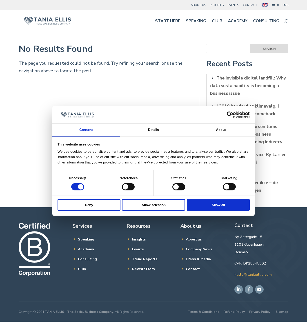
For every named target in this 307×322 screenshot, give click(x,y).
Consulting (266, 21)
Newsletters (143, 269)
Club (217, 21)
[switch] (128, 186)
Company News (199, 249)
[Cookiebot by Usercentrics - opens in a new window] (230, 114)
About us (194, 239)
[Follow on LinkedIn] (238, 289)
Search (269, 49)
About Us (198, 5)
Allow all (218, 205)
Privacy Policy (259, 312)
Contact (250, 5)
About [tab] (221, 130)
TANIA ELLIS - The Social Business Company (79, 312)
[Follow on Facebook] (249, 289)
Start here (167, 21)
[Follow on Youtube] (259, 289)
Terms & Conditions (203, 312)
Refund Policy (234, 312)
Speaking (196, 21)
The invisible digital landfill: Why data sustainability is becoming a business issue (248, 85)
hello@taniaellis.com (253, 274)
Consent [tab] (86, 130)
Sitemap (282, 312)
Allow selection (154, 205)
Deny (89, 205)
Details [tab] (153, 130)
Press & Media (198, 259)
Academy (237, 21)
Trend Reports (145, 259)
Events (233, 5)
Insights (217, 5)
